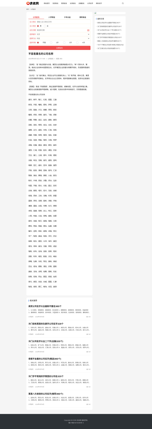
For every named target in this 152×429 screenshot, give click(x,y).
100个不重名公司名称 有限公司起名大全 (110, 45)
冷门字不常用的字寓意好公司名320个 (46, 376)
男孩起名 (64, 3)
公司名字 (90, 3)
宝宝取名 (55, 3)
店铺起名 (81, 3)
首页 (27, 9)
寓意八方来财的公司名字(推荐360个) (45, 394)
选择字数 (33, 43)
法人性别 (33, 26)
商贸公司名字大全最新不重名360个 (45, 306)
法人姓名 (33, 22)
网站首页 (47, 3)
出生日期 (33, 30)
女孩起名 (73, 3)
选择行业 (33, 38)
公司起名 (50, 58)
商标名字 (99, 3)
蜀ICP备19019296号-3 (76, 423)
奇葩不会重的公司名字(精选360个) (44, 359)
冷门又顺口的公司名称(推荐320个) (108, 48)
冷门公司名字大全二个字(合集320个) (45, 341)
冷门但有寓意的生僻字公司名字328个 (45, 324)
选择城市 (33, 34)
